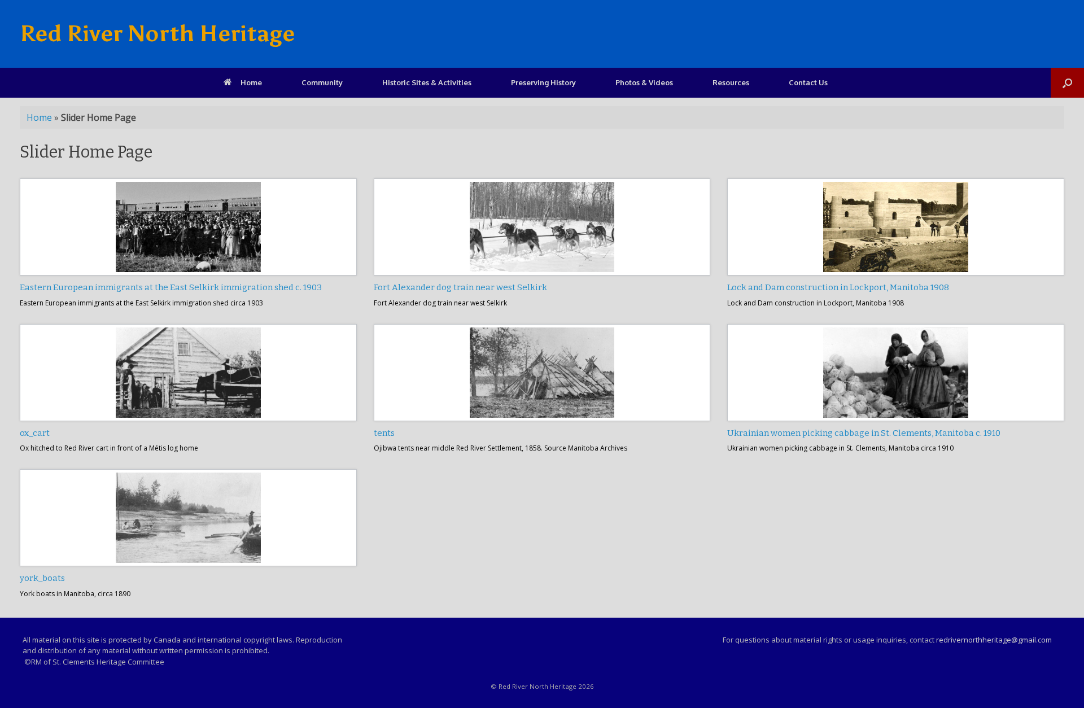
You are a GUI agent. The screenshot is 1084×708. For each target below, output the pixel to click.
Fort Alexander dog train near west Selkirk (460, 287)
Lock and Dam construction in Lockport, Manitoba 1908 (838, 287)
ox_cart (35, 433)
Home (251, 82)
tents (384, 433)
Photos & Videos (644, 82)
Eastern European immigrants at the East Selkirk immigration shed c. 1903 (171, 287)
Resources (731, 82)
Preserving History (543, 82)
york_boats (42, 578)
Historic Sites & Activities (426, 82)
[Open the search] (1067, 83)
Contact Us (808, 82)
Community (322, 82)
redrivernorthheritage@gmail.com (994, 640)
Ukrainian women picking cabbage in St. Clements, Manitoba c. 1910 (863, 433)
